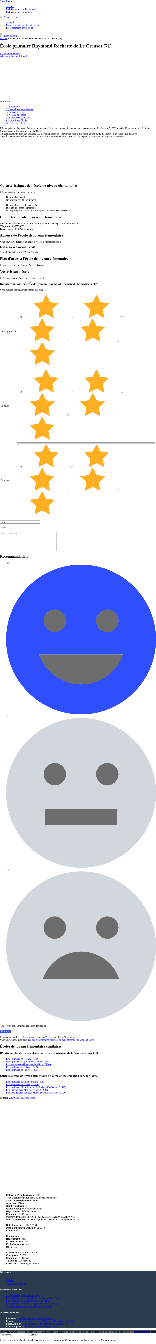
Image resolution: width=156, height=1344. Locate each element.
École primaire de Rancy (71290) (22, 1070)
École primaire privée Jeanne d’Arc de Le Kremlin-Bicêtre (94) (43, 1321)
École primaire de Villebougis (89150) (24, 1081)
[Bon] (42, 340)
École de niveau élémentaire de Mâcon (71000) (28, 1064)
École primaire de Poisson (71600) (22, 1067)
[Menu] (1, 33)
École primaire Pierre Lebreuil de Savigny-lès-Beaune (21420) (36, 1087)
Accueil (10, 6)
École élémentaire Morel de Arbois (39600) (27, 1090)
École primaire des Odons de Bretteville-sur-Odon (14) (32, 1298)
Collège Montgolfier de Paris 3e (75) (23, 1295)
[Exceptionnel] (46, 317)
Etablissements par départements (21, 9)
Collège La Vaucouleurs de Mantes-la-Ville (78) (29, 1306)
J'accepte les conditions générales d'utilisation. (25, 1026)
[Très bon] (97, 317)
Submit (32, 1335)
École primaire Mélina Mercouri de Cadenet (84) (45, 1324)
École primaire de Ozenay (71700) (22, 1059)
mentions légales (142, 1331)
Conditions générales (16, 1283)
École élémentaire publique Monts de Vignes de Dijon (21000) (36, 1092)
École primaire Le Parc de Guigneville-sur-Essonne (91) (33, 1303)
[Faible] (93, 340)
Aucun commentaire (10, 53)
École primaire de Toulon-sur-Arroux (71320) (28, 1061)
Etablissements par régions (19, 12)
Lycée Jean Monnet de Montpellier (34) (35, 1318)
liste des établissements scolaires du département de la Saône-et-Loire (61, 1040)
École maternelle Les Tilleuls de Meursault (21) (28, 1301)
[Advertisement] (78, 79)
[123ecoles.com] (8, 17)
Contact (10, 1280)
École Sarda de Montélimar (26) (40, 1326)
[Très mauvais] (42, 364)
